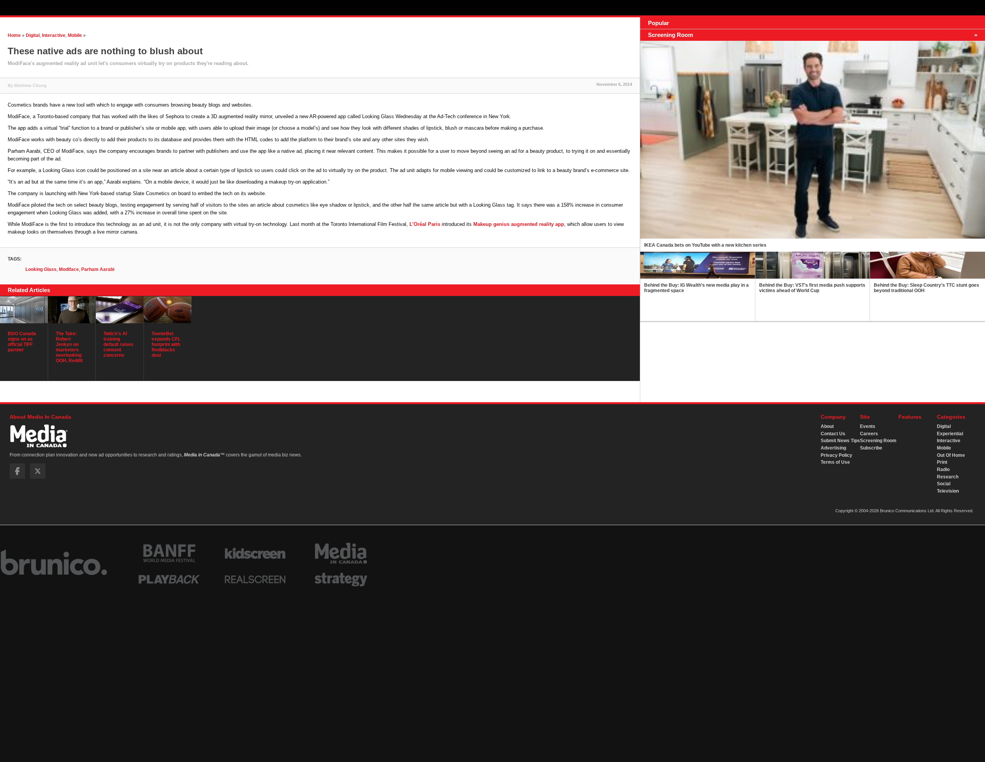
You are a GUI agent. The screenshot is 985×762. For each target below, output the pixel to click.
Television (948, 491)
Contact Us (833, 433)
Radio (943, 469)
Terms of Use (835, 462)
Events (867, 426)
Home (14, 35)
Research (947, 477)
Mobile (75, 35)
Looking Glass (41, 269)
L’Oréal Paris (424, 224)
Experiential (950, 433)
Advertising (833, 448)
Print (942, 462)
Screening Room (878, 440)
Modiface (69, 269)
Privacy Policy (836, 455)
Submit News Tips (840, 440)
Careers (869, 433)
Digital (33, 35)
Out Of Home (951, 455)
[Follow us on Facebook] (17, 477)
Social (943, 483)
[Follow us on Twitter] (37, 477)
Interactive (53, 35)
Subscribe (871, 448)
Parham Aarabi (97, 269)
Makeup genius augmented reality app (518, 224)
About (827, 426)
